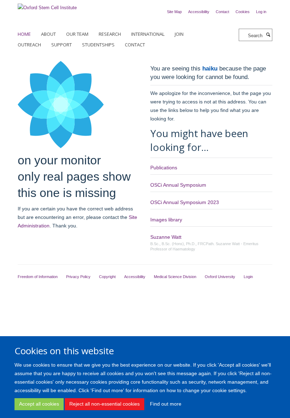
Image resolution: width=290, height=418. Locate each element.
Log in (261, 12)
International (147, 34)
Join (179, 34)
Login (248, 277)
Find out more (165, 404)
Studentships (98, 44)
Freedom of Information (38, 277)
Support (61, 44)
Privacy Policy (78, 277)
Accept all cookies (39, 404)
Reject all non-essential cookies (104, 404)
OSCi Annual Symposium (178, 185)
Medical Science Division (175, 277)
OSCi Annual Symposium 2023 (184, 202)
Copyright (107, 277)
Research (110, 34)
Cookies (243, 12)
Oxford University (220, 277)
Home (24, 34)
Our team (77, 34)
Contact (222, 12)
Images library (166, 219)
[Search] (268, 35)
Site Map (174, 12)
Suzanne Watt (165, 237)
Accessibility (198, 12)
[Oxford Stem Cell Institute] (47, 5)
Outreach (29, 44)
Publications (163, 167)
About (48, 34)
